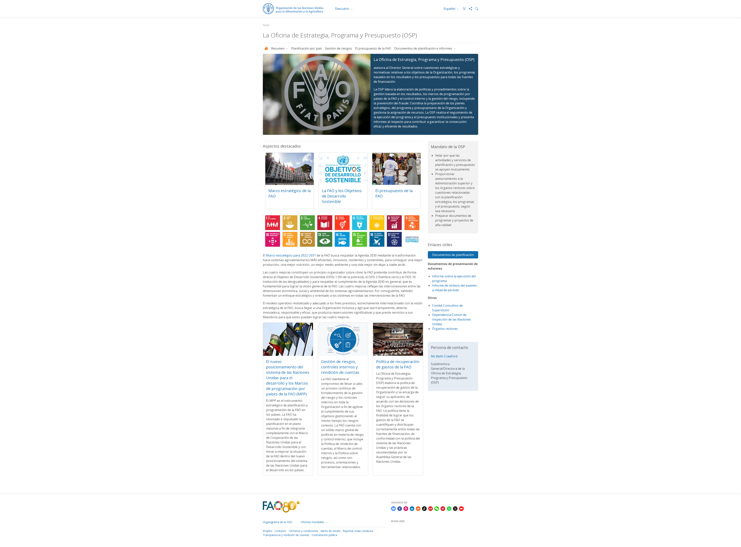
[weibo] (443, 508)
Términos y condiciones (303, 531)
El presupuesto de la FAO (373, 48)
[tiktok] (424, 508)
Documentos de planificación (453, 255)
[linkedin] (412, 508)
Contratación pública (324, 535)
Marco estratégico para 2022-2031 (291, 255)
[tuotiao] (430, 508)
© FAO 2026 (398, 521)
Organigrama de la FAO (277, 522)
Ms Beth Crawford (444, 356)
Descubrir (342, 9)
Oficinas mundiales (313, 522)
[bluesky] (393, 508)
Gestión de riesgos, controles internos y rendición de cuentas (340, 367)
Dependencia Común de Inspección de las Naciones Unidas (451, 319)
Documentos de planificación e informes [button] (423, 48)
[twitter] (455, 508)
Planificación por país (306, 48)
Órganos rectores (445, 329)
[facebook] (399, 508)
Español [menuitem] (450, 9)
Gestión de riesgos (338, 48)
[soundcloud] (418, 508)
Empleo (267, 531)
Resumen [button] (278, 48)
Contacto (280, 531)
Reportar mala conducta (358, 531)
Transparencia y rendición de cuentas (286, 535)
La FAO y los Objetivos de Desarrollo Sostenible (342, 196)
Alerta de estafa (330, 531)
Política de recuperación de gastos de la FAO (398, 364)
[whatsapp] (449, 508)
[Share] (469, 8)
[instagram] (405, 508)
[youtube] (461, 508)
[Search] (475, 8)
